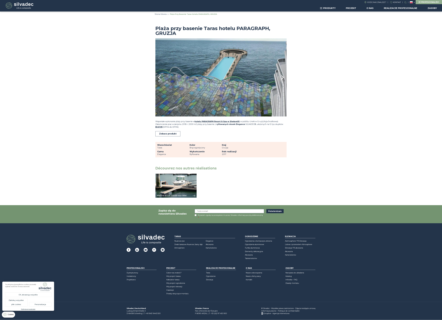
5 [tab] (228, 109)
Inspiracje (170, 290)
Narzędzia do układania (294, 273)
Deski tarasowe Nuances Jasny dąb (188, 244)
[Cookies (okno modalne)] (8, 315)
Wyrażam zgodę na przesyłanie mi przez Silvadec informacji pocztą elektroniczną (230, 215)
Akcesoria (209, 244)
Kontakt (397, 2)
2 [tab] (217, 109)
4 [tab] (224, 109)
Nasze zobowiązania (254, 273)
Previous (159, 77)
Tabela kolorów (251, 258)
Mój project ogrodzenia (175, 283)
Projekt (351, 8)
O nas (370, 8)
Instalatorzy (131, 276)
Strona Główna (161, 14)
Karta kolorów (211, 248)
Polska (411, 2)
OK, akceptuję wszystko (28, 295)
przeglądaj (160, 175)
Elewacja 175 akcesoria (294, 248)
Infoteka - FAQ (291, 280)
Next (282, 77)
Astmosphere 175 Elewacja (295, 241)
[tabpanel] (221, 77)
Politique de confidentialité (289, 311)
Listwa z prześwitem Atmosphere (298, 244)
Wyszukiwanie (406, 2)
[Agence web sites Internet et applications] (262, 313)
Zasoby (432, 8)
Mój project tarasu (173, 276)
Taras (177, 236)
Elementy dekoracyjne (254, 251)
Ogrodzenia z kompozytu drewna (258, 241)
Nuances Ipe (179, 241)
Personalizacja (40, 304)
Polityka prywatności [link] (28, 309)
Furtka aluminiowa (252, 248)
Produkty (329, 8)
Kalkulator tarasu (173, 280)
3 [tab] (221, 109)
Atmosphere (179, 248)
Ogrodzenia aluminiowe (254, 244)
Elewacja (290, 236)
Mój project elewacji (174, 287)
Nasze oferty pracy (253, 276)
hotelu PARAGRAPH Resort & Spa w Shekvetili (217, 121)
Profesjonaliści (136, 268)
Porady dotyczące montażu (177, 294)
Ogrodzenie (251, 236)
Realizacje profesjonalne (400, 8)
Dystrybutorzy (132, 273)
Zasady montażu (292, 283)
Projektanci (131, 280)
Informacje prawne (268, 311)
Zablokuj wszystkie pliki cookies (16, 302)
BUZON (159, 127)
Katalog (288, 276)
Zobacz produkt (168, 133)
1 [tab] (213, 109)
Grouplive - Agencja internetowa (276, 313)
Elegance (209, 241)
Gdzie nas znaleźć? (376, 2)
